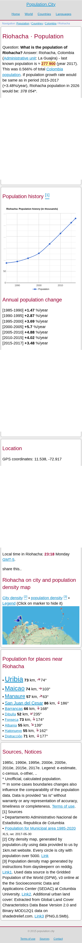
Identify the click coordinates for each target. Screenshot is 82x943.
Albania (11, 725)
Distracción (13, 736)
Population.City (41, 4)
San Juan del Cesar (24, 703)
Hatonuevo (13, 731)
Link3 (39, 916)
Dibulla (10, 714)
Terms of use (63, 806)
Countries (44, 14)
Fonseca (11, 720)
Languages (63, 14)
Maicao (15, 688)
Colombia (50, 23)
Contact (58, 938)
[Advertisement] (41, 139)
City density (12, 598)
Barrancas (14, 708)
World (29, 14)
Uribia (14, 679)
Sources (44, 938)
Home (16, 14)
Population (22, 23)
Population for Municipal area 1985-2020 (40, 828)
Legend (9, 603)
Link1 (7, 872)
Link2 (26, 894)
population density (47, 598)
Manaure (15, 696)
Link (45, 856)
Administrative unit (20, 58)
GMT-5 (8, 559)
